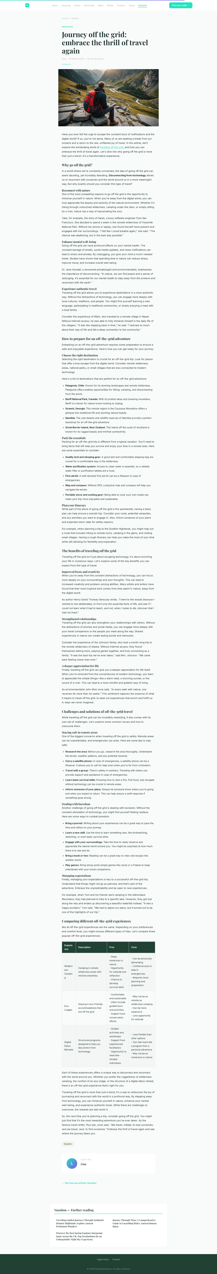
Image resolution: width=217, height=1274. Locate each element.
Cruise (77, 5)
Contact (116, 1259)
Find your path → (181, 5)
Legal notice (103, 1259)
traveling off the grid (111, 147)
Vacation (142, 5)
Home (55, 5)
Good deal (89, 5)
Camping (65, 5)
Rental (110, 5)
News (101, 5)
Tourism (121, 5)
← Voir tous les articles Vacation (79, 1183)
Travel (132, 5)
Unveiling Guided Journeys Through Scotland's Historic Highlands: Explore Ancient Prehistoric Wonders (80, 1223)
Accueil (65, 18)
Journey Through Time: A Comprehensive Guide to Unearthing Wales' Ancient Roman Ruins (134, 1223)
